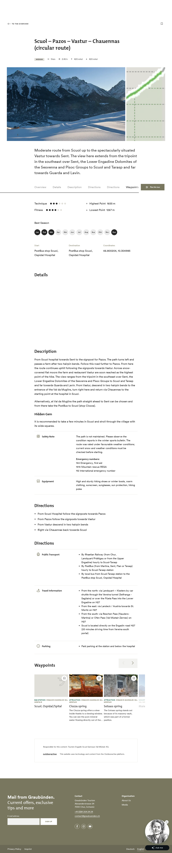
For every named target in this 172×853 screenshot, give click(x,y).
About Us (126, 800)
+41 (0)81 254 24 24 (84, 811)
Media (125, 804)
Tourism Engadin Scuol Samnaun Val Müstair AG (88, 747)
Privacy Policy (14, 849)
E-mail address (13, 816)
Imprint (28, 849)
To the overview (19, 24)
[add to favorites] (161, 23)
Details (57, 187)
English (140, 849)
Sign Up (48, 822)
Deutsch (130, 849)
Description (74, 187)
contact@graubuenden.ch (87, 816)
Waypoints (132, 187)
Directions (94, 187)
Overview (40, 187)
